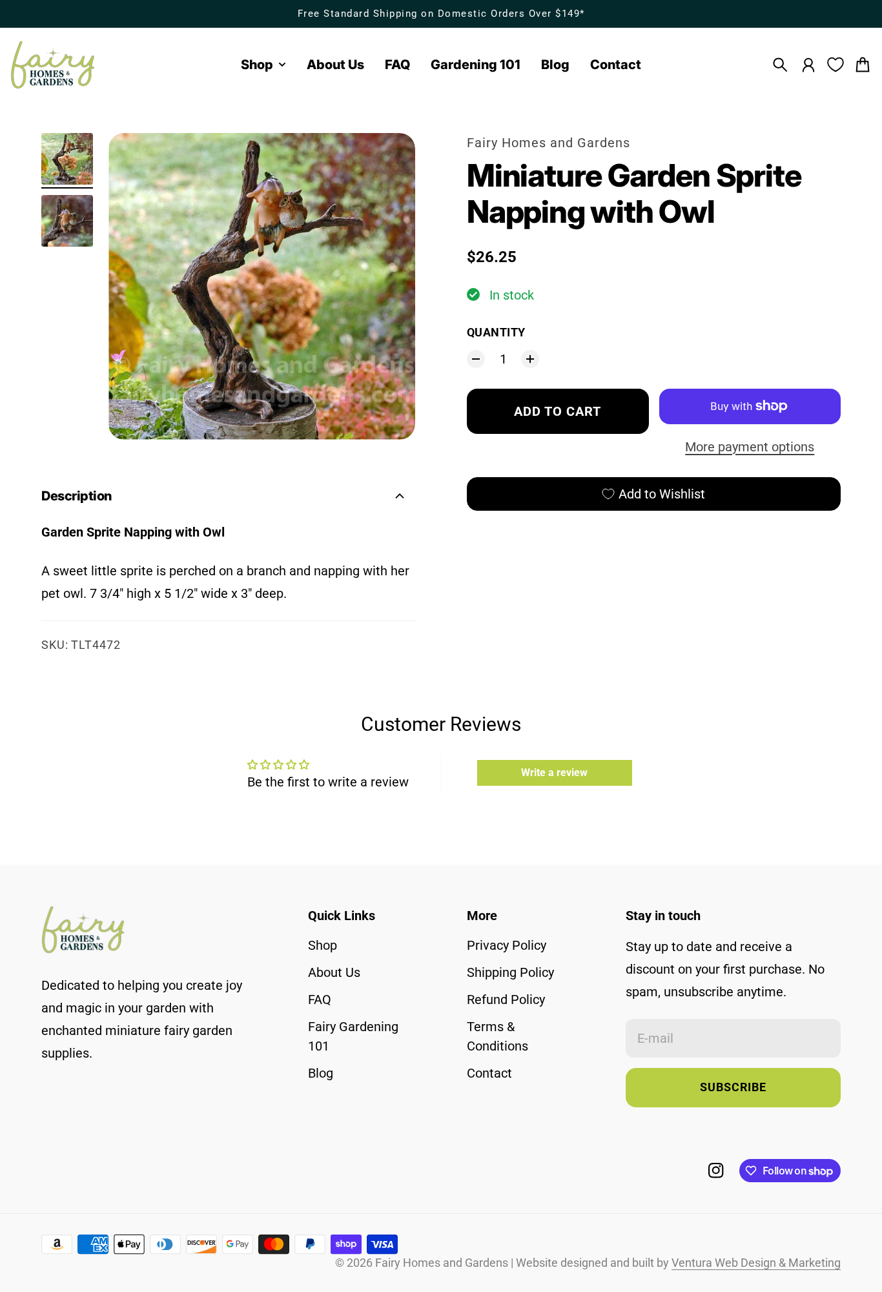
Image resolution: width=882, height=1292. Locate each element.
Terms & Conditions (497, 1036)
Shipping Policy (510, 972)
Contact (489, 1073)
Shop (322, 945)
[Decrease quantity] (476, 359)
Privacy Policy (506, 945)
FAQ (319, 999)
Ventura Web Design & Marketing (756, 1262)
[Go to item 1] (67, 159)
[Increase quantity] (530, 359)
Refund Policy (506, 999)
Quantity (496, 332)
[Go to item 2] (67, 221)
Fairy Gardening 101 (353, 1036)
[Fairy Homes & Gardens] (53, 65)
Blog (320, 1073)
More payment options (749, 447)
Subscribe (733, 1087)
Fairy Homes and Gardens (548, 142)
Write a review (554, 772)
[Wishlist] (835, 65)
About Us (334, 972)
